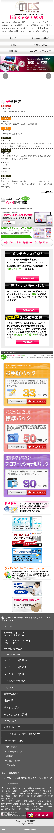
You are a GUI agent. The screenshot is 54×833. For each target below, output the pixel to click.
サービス (13, 38)
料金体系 (8, 700)
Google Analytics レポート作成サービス (17, 641)
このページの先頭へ (29, 830)
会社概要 (9, 756)
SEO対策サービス (13, 648)
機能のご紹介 (11, 693)
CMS (13, 44)
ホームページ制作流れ (15, 674)
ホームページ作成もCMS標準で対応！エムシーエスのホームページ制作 (27, 619)
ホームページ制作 (12, 654)
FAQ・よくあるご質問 (15, 714)
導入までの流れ (12, 707)
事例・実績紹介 (11, 747)
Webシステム (11, 721)
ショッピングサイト (14, 726)
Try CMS (9, 687)
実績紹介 (13, 51)
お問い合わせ (11, 765)
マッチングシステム (14, 740)
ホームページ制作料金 (15, 667)
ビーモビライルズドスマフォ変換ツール (14, 633)
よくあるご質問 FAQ (14, 681)
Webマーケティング (13, 751)
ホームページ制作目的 (15, 660)
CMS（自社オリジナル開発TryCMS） (23, 733)
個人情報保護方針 (12, 761)
